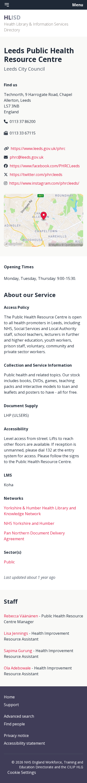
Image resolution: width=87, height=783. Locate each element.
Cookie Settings (21, 772)
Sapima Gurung (18, 650)
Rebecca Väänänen (21, 616)
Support (11, 704)
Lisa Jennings (16, 633)
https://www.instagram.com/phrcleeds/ (44, 183)
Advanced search (19, 716)
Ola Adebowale (17, 668)
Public (9, 562)
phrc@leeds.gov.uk (27, 157)
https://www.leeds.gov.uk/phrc (38, 148)
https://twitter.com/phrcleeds (36, 174)
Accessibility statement (24, 743)
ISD (12, 17)
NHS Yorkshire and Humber (29, 523)
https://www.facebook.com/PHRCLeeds (45, 166)
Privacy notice (16, 735)
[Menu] (7, 5)
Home (9, 697)
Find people (14, 724)
